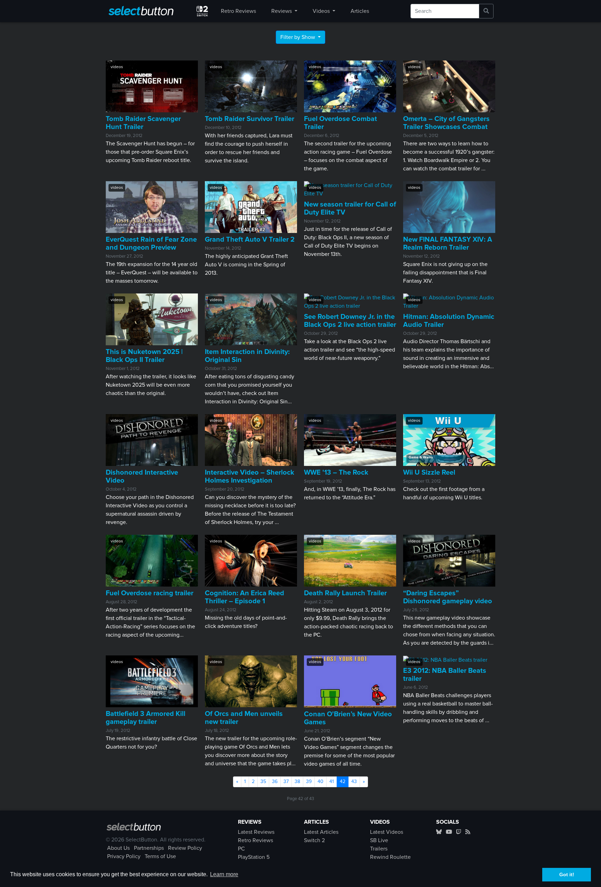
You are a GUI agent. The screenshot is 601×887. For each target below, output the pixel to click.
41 (331, 781)
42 (344, 781)
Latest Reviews (256, 832)
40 (320, 781)
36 (275, 781)
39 (309, 781)
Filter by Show (298, 37)
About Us (118, 848)
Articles (360, 11)
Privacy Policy (124, 856)
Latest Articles (321, 832)
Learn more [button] (224, 874)
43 (354, 781)
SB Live (379, 840)
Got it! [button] (566, 874)
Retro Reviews (238, 11)
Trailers (378, 849)
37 (286, 781)
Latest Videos (386, 832)
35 (263, 781)
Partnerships (149, 848)
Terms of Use (160, 856)
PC (241, 849)
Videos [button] (322, 11)
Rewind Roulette (390, 857)
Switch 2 (314, 840)
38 (297, 781)
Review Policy (185, 848)
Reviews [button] (282, 11)
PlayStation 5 (254, 857)
